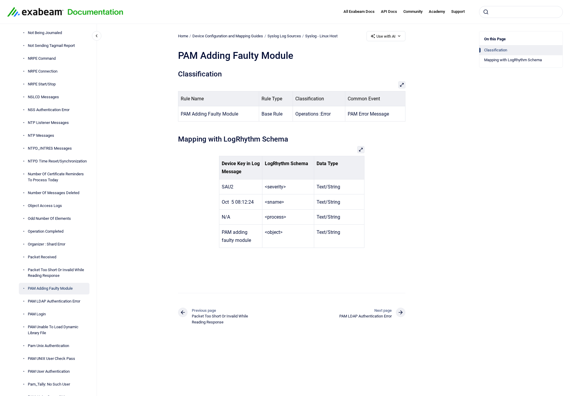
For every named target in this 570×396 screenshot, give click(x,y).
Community (412, 11)
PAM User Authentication (49, 371)
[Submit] (486, 12)
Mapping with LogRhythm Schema (513, 60)
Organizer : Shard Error (46, 244)
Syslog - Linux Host (321, 36)
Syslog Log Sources (284, 36)
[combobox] (521, 12)
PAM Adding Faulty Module (50, 288)
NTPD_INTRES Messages (50, 148)
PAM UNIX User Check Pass (51, 358)
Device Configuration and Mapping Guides (227, 36)
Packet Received (42, 257)
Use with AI (386, 36)
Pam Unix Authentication (48, 345)
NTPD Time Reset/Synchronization (57, 161)
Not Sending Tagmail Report (51, 45)
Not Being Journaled (45, 32)
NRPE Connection (42, 71)
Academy (437, 11)
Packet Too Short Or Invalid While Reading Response (56, 273)
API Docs (389, 11)
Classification (495, 50)
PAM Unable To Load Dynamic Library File (53, 330)
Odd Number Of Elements (49, 218)
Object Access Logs (45, 205)
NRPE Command (42, 58)
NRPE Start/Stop (42, 84)
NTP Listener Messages (48, 122)
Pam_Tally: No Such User (49, 384)
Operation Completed (45, 231)
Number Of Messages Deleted (53, 193)
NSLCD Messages (43, 97)
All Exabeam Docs (359, 11)
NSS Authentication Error (48, 110)
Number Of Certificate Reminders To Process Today (56, 177)
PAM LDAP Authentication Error (54, 301)
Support (458, 11)
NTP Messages (41, 135)
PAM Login (37, 314)
